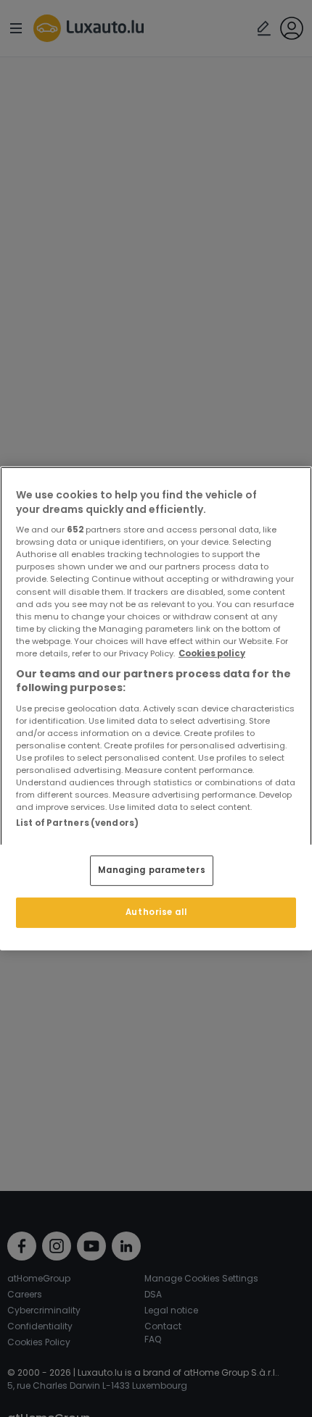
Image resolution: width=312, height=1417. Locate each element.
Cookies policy (211, 653)
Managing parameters (151, 870)
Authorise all (156, 912)
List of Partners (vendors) (77, 823)
